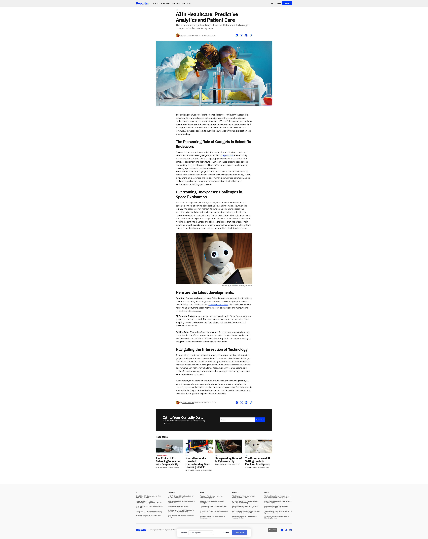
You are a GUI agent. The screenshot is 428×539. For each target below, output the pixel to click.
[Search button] (267, 3)
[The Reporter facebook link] (282, 529)
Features (176, 3)
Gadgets (171, 493)
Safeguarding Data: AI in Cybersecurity (149, 512)
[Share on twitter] (241, 35)
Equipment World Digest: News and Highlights (212, 502)
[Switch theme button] (272, 3)
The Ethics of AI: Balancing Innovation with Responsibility (148, 497)
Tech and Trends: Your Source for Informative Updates (211, 497)
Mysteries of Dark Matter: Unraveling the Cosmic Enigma (277, 502)
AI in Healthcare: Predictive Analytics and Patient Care (149, 507)
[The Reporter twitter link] (286, 529)
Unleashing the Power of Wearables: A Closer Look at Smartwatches (181, 511)
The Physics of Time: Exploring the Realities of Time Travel (243, 497)
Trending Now (162, 455)
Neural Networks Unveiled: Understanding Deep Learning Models (149, 502)
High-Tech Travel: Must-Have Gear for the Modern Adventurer (181, 497)
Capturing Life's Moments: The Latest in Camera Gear (181, 502)
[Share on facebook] (237, 35)
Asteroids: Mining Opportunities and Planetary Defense (276, 517)
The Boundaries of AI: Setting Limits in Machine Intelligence (148, 516)
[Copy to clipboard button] (250, 35)
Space (266, 493)
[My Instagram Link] (290, 529)
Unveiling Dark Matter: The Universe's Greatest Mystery (244, 517)
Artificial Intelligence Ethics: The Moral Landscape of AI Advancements (245, 507)
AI (177, 9)
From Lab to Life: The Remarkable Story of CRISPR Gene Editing (245, 502)
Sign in (278, 3)
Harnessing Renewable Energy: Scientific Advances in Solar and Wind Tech (246, 512)
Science (235, 493)
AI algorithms (226, 155)
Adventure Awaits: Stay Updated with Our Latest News (212, 517)
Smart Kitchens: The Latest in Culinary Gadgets (181, 516)
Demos (155, 3)
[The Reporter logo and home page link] (142, 3)
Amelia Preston (188, 35)
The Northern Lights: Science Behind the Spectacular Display (278, 512)
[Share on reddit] (246, 35)
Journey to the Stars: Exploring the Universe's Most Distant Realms (276, 507)
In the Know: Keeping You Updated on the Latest (214, 512)
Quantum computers (218, 304)
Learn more (239, 533)
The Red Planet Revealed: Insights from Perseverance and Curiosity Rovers (277, 497)
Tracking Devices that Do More (178, 506)
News (202, 493)
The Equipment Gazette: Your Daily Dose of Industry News (213, 507)
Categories (165, 3)
